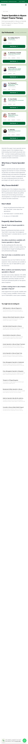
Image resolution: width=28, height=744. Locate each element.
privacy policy (18, 741)
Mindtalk (3, 5)
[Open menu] (26, 5)
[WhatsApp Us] (24, 740)
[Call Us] (3, 740)
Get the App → (22, 1)
